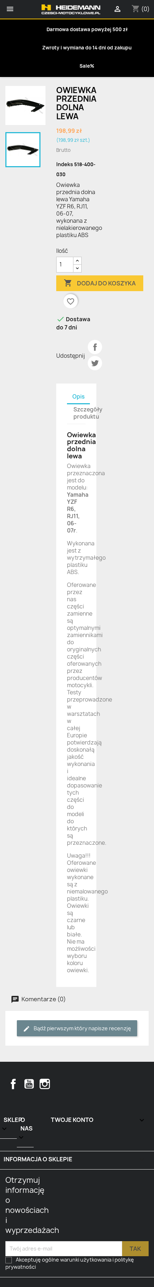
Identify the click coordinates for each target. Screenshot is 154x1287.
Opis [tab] (78, 396)
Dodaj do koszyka (100, 283)
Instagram (45, 1084)
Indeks (64, 164)
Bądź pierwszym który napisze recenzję (82, 1028)
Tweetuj (95, 363)
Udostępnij (95, 347)
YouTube (29, 1084)
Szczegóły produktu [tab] (87, 413)
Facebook (13, 1084)
